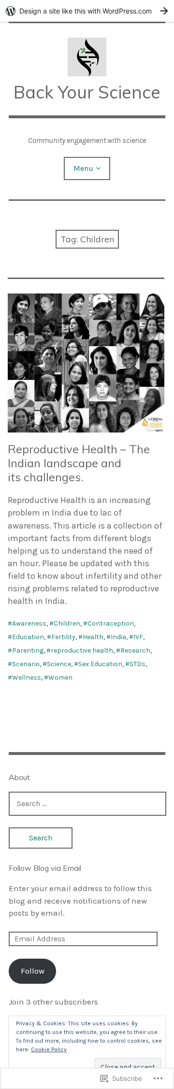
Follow (32, 971)
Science (59, 664)
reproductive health (82, 650)
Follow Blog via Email (45, 868)
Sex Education (100, 664)
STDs (137, 664)
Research (135, 650)
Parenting (28, 650)
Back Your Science (87, 92)
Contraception (110, 623)
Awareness (29, 623)
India (118, 637)
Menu (83, 168)
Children (67, 623)
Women (60, 677)
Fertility (63, 637)
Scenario (26, 664)
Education (28, 637)
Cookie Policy (49, 1049)
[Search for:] (87, 803)
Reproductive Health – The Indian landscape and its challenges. (79, 463)
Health (93, 637)
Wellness (26, 677)
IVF (138, 637)
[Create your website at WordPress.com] (87, 11)
